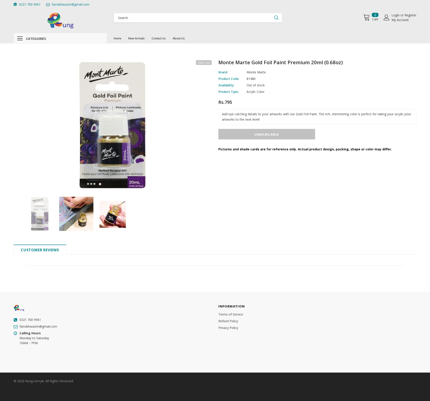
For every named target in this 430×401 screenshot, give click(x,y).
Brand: (223, 72)
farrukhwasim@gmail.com (70, 4)
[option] (113, 125)
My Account (400, 20)
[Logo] (60, 20)
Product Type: (228, 92)
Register (410, 15)
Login (395, 15)
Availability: (226, 85)
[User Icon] (386, 17)
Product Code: (228, 79)
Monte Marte (256, 72)
